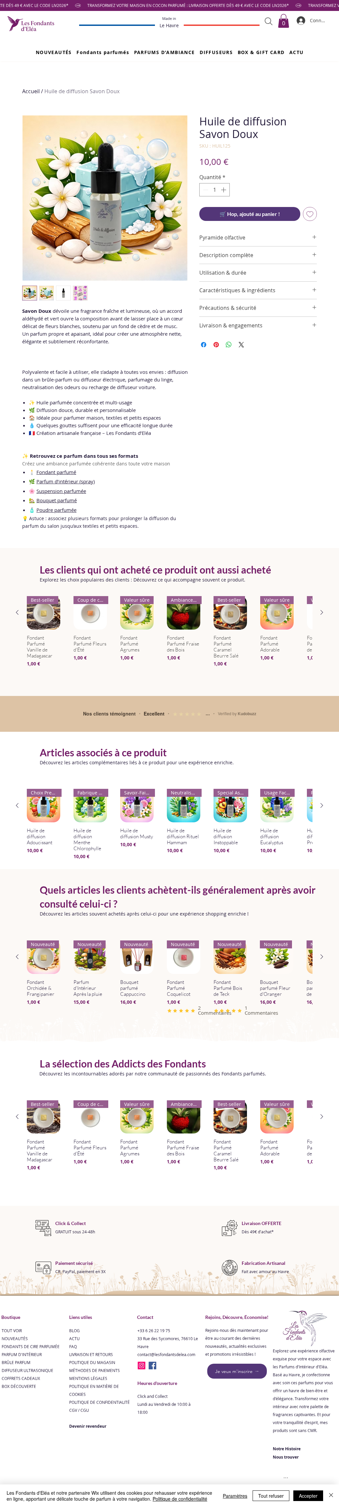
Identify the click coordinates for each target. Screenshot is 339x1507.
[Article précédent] (17, 612)
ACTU (74, 1364)
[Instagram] (141, 1391)
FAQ (73, 1372)
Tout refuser (271, 1495)
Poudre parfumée (56, 510)
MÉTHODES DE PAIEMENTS (94, 1396)
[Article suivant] (322, 612)
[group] (169, 641)
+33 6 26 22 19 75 (153, 1356)
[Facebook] (152, 1391)
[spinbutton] (214, 189)
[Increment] (224, 189)
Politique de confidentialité (180, 1498)
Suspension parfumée (61, 491)
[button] (102, 52)
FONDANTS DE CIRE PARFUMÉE (31, 1372)
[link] (283, 21)
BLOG (74, 1356)
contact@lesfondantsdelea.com (166, 1380)
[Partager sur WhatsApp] (229, 345)
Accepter (308, 1495)
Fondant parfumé (56, 472)
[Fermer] (331, 1496)
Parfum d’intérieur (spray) (65, 481)
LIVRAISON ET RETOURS (91, 1380)
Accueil (31, 91)
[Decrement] (205, 189)
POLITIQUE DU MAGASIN (92, 1388)
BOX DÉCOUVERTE (19, 1412)
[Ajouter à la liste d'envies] (310, 214)
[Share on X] (241, 345)
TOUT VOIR (12, 1356)
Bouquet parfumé (56, 500)
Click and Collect (152, 1422)
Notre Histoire (287, 1474)
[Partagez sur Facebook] (204, 345)
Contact (145, 1343)
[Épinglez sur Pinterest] (216, 345)
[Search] (268, 21)
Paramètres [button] (235, 1495)
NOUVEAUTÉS (15, 1364)
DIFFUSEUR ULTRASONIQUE (27, 1396)
